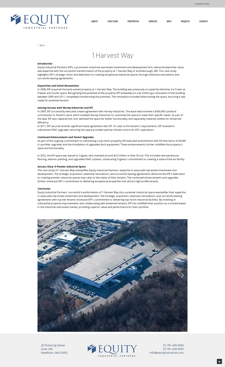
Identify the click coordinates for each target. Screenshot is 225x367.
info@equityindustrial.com (167, 352)
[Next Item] (182, 275)
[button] (113, 21)
